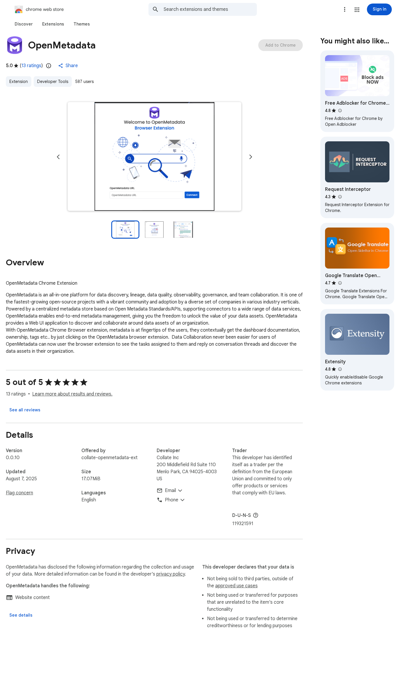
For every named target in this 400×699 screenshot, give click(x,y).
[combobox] (210, 9)
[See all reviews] (25, 410)
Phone (171, 500)
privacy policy (170, 574)
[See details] (21, 615)
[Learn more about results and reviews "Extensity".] (340, 369)
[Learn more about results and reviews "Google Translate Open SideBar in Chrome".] (340, 283)
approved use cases (236, 586)
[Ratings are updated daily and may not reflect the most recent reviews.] (48, 66)
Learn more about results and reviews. (72, 394)
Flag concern (19, 493)
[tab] (23, 24)
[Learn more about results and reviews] (255, 515)
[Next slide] (251, 157)
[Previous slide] (58, 157)
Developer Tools (52, 81)
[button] (357, 10)
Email (170, 490)
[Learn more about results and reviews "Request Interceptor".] (340, 197)
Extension (18, 81)
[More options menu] (345, 9)
